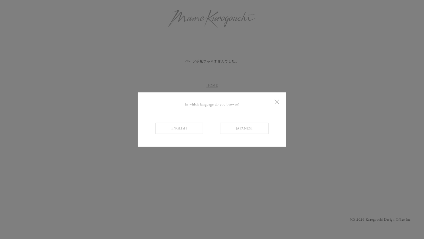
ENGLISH (179, 128)
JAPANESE (244, 128)
